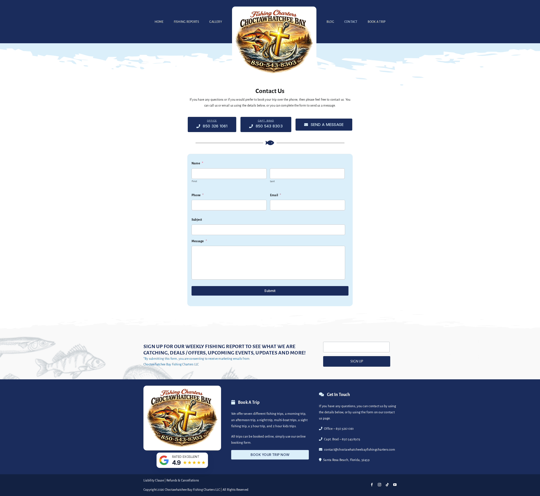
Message (199, 241)
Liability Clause (153, 480)
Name (197, 163)
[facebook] (372, 484)
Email (275, 195)
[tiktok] (387, 484)
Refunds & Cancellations (182, 480)
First (194, 181)
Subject (197, 219)
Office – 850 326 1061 (339, 428)
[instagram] (379, 484)
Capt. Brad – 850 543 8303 (342, 439)
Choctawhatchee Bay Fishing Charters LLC (192, 489)
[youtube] (395, 484)
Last (272, 181)
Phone (198, 195)
